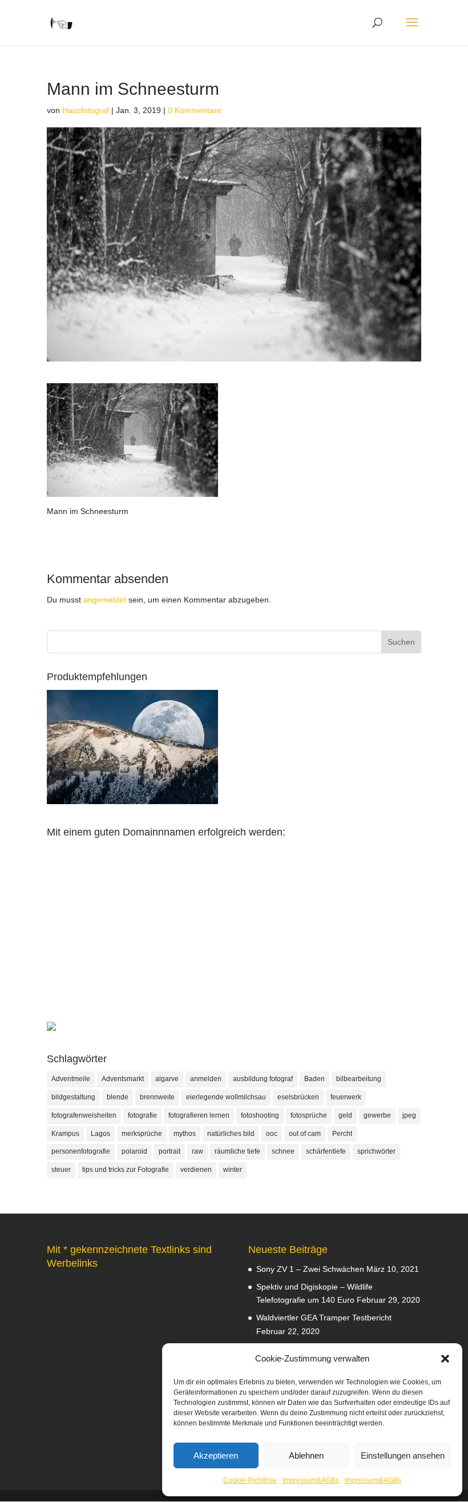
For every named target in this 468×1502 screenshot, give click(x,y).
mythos (185, 1134)
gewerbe (377, 1115)
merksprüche (142, 1134)
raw (197, 1151)
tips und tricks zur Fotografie (125, 1170)
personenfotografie (80, 1151)
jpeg (409, 1115)
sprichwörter (376, 1151)
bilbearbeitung (358, 1079)
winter (232, 1170)
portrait (169, 1151)
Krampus (65, 1134)
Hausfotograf (85, 110)
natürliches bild (231, 1134)
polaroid (134, 1151)
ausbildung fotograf (263, 1079)
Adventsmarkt (123, 1079)
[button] (445, 1358)
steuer (61, 1170)
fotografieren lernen (198, 1115)
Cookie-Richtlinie (250, 1480)
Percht (342, 1134)
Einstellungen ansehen (403, 1455)
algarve (167, 1079)
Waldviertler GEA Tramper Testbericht (324, 1317)
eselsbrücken (298, 1097)
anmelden (205, 1079)
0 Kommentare (194, 110)
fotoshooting (260, 1115)
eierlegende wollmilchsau (226, 1097)
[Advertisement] (234, 942)
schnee (283, 1151)
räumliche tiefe (237, 1151)
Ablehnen (306, 1455)
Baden (314, 1079)
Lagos (100, 1134)
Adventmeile (70, 1079)
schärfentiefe (326, 1151)
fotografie (142, 1115)
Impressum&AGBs (311, 1480)
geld (345, 1115)
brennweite (157, 1097)
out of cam (305, 1134)
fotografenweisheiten (83, 1115)
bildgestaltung (73, 1097)
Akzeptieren (215, 1455)
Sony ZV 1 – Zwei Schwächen (310, 1269)
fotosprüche (309, 1115)
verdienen (196, 1170)
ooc (271, 1134)
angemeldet (104, 599)
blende (117, 1097)
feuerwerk (345, 1097)
